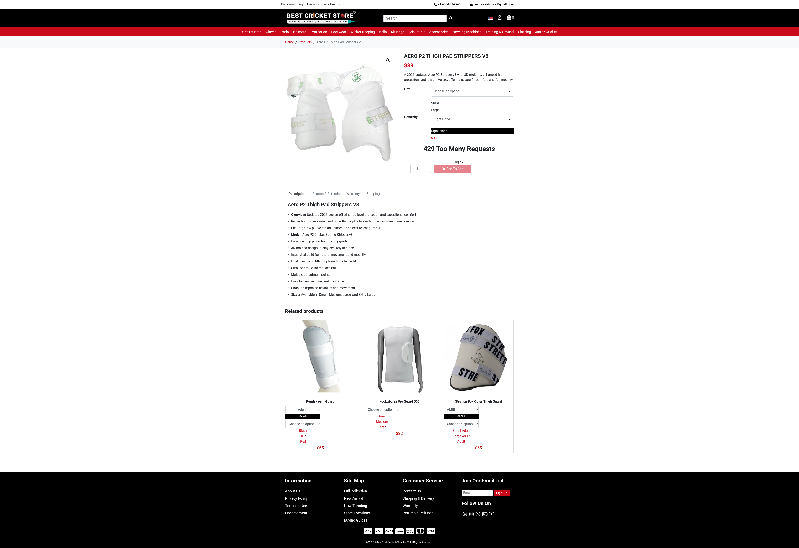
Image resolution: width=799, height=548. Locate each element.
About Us (292, 491)
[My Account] (500, 18)
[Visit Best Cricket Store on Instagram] (471, 513)
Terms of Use (296, 505)
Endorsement (296, 513)
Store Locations (357, 513)
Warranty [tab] (353, 194)
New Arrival (353, 498)
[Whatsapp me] (478, 513)
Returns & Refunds (418, 513)
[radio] (472, 103)
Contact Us (412, 491)
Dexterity (411, 117)
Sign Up (501, 493)
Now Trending (355, 505)
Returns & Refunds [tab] (326, 194)
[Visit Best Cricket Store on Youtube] (491, 513)
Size (407, 89)
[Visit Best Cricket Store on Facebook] (465, 513)
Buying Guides (355, 520)
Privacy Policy (296, 498)
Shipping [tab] (373, 194)
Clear (434, 137)
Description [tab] (297, 194)
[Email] (484, 513)
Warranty (410, 505)
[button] (252, 31)
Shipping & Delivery (418, 498)
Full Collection (355, 491)
